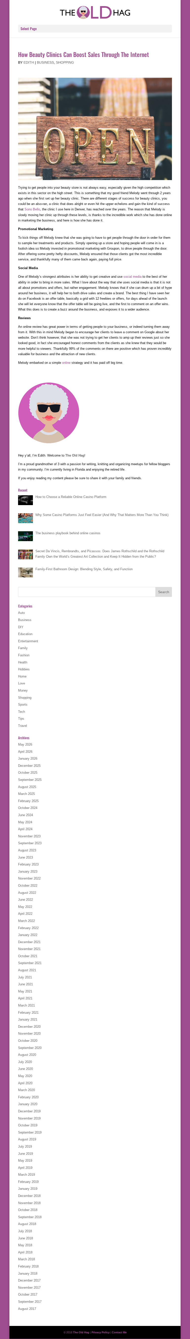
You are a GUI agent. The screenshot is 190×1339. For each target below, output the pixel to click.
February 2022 (28, 928)
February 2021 (28, 1012)
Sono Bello (32, 209)
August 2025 (27, 787)
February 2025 (28, 801)
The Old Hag (74, 455)
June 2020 (25, 1069)
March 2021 (26, 1005)
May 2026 (25, 744)
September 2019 (30, 1132)
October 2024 (27, 808)
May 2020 (25, 1076)
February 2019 (28, 1182)
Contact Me (119, 1332)
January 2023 (27, 871)
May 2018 (25, 1245)
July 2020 (25, 1062)
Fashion (23, 655)
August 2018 (27, 1224)
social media (132, 276)
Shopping (65, 62)
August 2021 (27, 970)
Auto (21, 613)
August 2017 (27, 1309)
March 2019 (26, 1174)
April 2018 (25, 1252)
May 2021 (25, 991)
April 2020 (25, 1083)
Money (23, 690)
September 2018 (30, 1217)
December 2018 (29, 1196)
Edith (29, 62)
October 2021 (27, 956)
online (66, 363)
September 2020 (30, 1048)
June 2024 (25, 815)
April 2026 (25, 751)
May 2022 (25, 907)
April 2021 (25, 998)
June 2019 (25, 1154)
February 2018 (28, 1266)
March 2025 (26, 794)
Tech (21, 712)
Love (21, 683)
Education (25, 634)
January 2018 (27, 1273)
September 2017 (30, 1301)
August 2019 (27, 1139)
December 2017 (29, 1280)
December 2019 (29, 1111)
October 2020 (27, 1041)
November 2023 (29, 836)
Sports (22, 704)
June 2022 (25, 899)
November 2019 (29, 1118)
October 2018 (27, 1210)
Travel (22, 726)
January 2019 (27, 1189)
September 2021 (30, 963)
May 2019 (25, 1160)
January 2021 (27, 1019)
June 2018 (25, 1238)
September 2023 (30, 843)
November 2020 (29, 1033)
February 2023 (28, 864)
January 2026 (27, 758)
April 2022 (25, 914)
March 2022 (26, 921)
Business (45, 62)
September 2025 (30, 780)
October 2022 (27, 885)
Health (22, 662)
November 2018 (29, 1203)
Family (23, 648)
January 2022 (27, 935)
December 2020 (29, 1026)
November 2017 (29, 1287)
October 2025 (27, 772)
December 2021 (29, 942)
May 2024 (25, 822)
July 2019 (25, 1146)
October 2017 (27, 1294)
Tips (21, 718)
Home (22, 676)
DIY (21, 627)
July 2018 (25, 1231)
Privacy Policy (101, 1332)
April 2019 (25, 1168)
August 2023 (27, 850)
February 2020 (28, 1097)
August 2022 (27, 893)
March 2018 (26, 1259)
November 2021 (29, 949)
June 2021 (25, 984)
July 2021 (25, 977)
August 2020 (27, 1055)
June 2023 (25, 857)
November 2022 (29, 878)
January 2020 (27, 1104)
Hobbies (24, 669)
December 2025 (29, 766)
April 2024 (25, 829)
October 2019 (27, 1125)
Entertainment (28, 641)
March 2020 (26, 1090)
